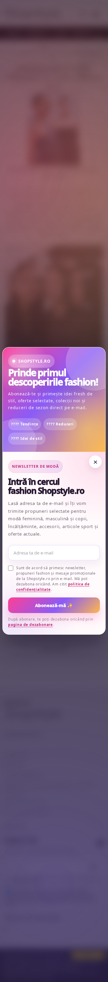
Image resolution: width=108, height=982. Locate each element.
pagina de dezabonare (30, 624)
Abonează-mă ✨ (54, 605)
